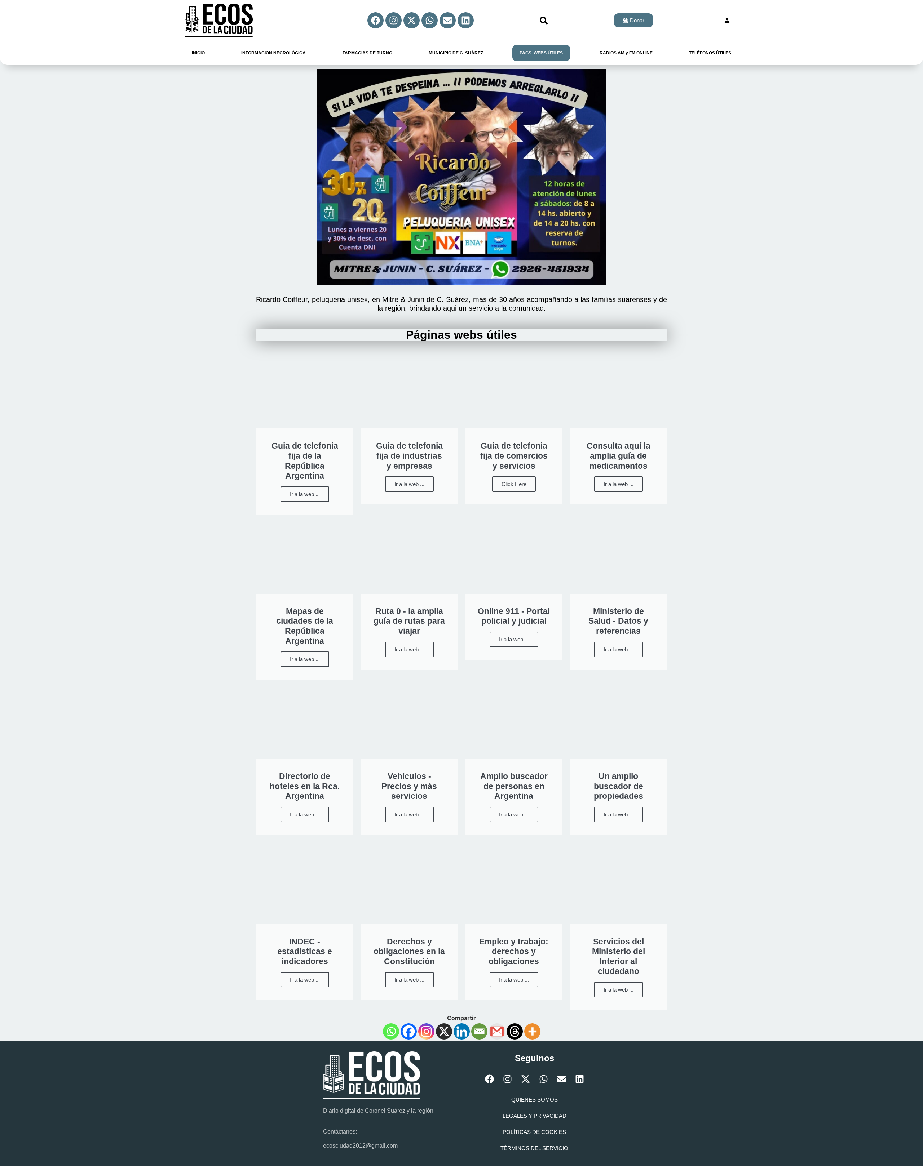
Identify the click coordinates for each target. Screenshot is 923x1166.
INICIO (198, 52)
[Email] (479, 1031)
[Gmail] (497, 1031)
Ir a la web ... (305, 494)
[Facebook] (375, 20)
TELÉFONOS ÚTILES (710, 52)
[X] (444, 1031)
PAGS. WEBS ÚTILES (541, 52)
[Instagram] (393, 20)
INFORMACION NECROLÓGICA (273, 52)
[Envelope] (448, 20)
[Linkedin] (466, 20)
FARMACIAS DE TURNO (367, 52)
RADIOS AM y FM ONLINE (626, 52)
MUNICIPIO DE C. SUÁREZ (456, 52)
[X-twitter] (411, 20)
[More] (532, 1031)
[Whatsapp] (429, 20)
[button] (543, 20)
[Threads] (515, 1031)
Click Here (514, 484)
